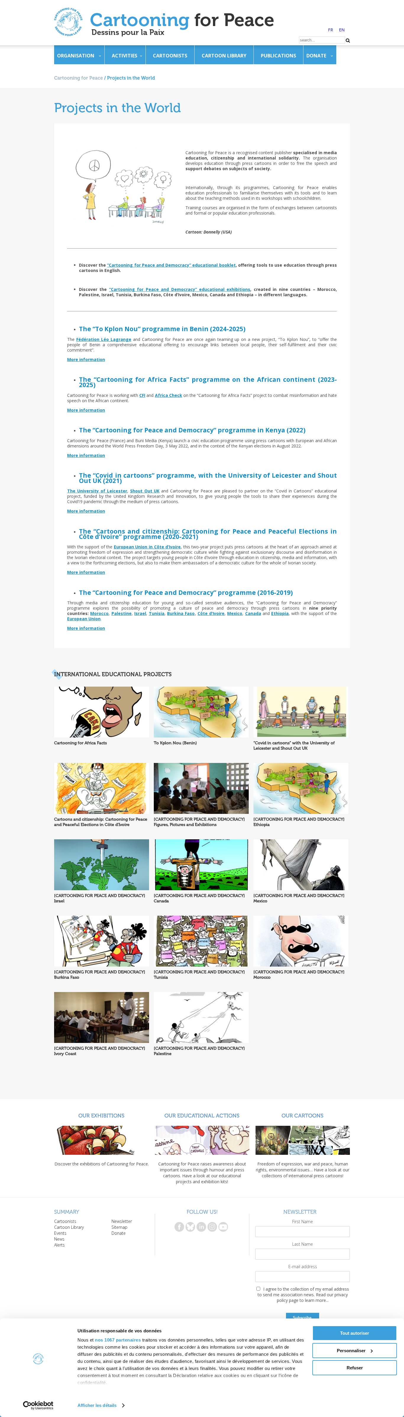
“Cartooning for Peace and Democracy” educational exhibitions (180, 289)
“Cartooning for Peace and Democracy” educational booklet (171, 265)
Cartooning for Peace (78, 78)
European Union (84, 618)
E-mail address (302, 1266)
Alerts (59, 1245)
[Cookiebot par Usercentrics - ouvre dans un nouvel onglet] (38, 1405)
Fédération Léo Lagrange (103, 339)
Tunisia (156, 613)
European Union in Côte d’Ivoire (147, 547)
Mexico (234, 613)
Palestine (121, 613)
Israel (140, 613)
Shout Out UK (145, 491)
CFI (142, 395)
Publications (278, 55)
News (59, 1239)
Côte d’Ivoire (211, 613)
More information (86, 359)
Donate (316, 55)
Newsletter (121, 1221)
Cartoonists (170, 55)
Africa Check (168, 395)
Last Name (302, 1244)
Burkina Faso (181, 613)
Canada (253, 613)
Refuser (355, 1367)
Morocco (99, 613)
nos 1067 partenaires (118, 1339)
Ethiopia (280, 613)
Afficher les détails (97, 1405)
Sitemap (119, 1227)
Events (60, 1233)
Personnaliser (351, 1350)
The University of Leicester (97, 491)
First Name (302, 1221)
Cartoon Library (224, 55)
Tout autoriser (354, 1333)
